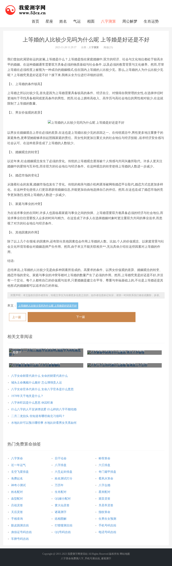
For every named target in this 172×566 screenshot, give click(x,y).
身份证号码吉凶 (21, 532)
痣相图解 (60, 518)
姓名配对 (17, 491)
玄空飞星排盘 (20, 471)
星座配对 (104, 491)
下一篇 (80, 317)
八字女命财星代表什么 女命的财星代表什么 (39, 375)
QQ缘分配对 (63, 498)
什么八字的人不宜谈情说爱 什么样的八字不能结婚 (44, 409)
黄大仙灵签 (62, 505)
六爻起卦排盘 (63, 471)
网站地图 (125, 553)
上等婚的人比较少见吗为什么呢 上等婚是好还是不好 (47, 305)
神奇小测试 (18, 485)
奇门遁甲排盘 (107, 471)
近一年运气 (18, 465)
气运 (77, 21)
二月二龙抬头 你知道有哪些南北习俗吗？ (38, 416)
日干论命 (60, 458)
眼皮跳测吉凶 (20, 525)
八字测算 (108, 21)
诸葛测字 (60, 512)
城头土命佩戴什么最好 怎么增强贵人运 (36, 382)
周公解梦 (129, 21)
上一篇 (16, 317)
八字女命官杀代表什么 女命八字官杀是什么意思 (42, 389)
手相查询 (17, 518)
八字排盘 (60, 465)
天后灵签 (17, 512)
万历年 (59, 485)
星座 (49, 21)
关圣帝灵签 (106, 505)
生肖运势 (151, 21)
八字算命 (17, 458)
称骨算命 (104, 458)
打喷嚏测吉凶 (63, 525)
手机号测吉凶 (92, 558)
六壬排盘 (104, 465)
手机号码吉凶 (107, 525)
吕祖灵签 (17, 505)
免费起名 (17, 478)
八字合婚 (104, 485)
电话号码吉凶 (107, 532)
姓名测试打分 (63, 478)
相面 (91, 21)
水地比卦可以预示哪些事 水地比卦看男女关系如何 (44, 422)
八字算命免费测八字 (72, 558)
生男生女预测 (107, 518)
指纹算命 (104, 512)
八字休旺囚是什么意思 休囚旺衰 (32, 402)
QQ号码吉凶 (63, 532)
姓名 (63, 21)
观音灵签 (104, 498)
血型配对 (17, 498)
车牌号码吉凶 (20, 538)
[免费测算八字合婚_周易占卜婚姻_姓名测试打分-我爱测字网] (25, 9)
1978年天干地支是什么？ (27, 396)
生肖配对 (60, 491)
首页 (35, 21)
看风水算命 (106, 478)
